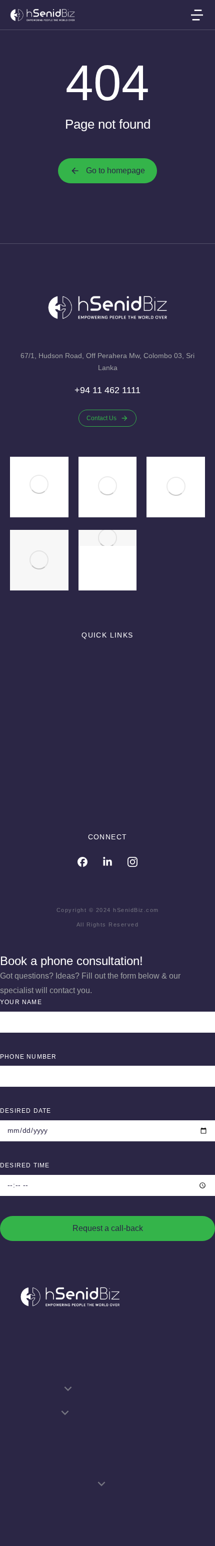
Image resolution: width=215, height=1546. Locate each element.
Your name (21, 1002)
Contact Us (101, 418)
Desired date (25, 1110)
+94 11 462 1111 (107, 390)
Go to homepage (115, 170)
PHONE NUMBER (28, 1056)
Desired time (25, 1165)
